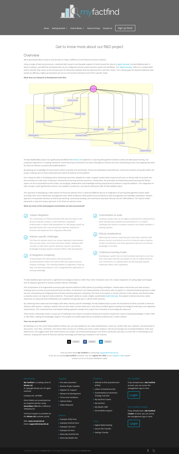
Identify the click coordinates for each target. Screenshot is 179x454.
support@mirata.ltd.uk (109, 352)
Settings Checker (101, 432)
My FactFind (100, 403)
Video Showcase (66, 405)
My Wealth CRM (101, 407)
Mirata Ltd (77, 159)
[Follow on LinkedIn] (101, 342)
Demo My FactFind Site (69, 434)
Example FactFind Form (69, 423)
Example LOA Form (67, 427)
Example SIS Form (67, 430)
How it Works (76, 28)
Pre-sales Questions (68, 382)
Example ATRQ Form (68, 419)
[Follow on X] (69, 342)
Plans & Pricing (93, 28)
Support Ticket (118, 355)
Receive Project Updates (70, 386)
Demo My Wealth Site (69, 438)
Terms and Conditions (69, 397)
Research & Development (70, 393)
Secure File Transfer (103, 429)
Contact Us (107, 28)
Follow (76, 341)
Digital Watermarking (103, 425)
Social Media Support (103, 410)
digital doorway (126, 67)
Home (46, 28)
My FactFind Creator (103, 399)
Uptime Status (66, 401)
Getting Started (58, 28)
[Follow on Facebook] (85, 342)
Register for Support (68, 390)
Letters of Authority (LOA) (105, 389)
